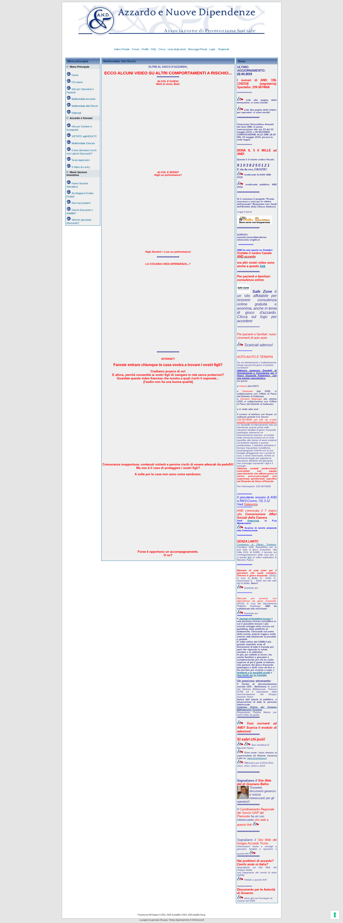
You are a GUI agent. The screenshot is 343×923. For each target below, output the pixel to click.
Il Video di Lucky (81, 167)
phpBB (177, 914)
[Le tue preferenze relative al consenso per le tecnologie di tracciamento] (334, 914)
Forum (135, 49)
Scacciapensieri (81, 160)
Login (212, 49)
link (262, 266)
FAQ (153, 49)
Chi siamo (77, 82)
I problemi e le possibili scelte (255, 671)
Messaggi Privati (197, 49)
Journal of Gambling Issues (255, 618)
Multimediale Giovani (83, 143)
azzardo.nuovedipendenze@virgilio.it (257, 422)
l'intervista (253, 520)
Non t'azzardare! (81, 203)
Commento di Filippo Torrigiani (256, 544)
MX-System (154, 914)
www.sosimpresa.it (257, 758)
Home (75, 75)
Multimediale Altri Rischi (85, 106)
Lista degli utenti (177, 49)
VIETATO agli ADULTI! (84, 136)
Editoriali (76, 113)
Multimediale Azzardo (83, 99)
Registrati (223, 49)
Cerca (161, 49)
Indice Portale (122, 49)
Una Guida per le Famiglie (252, 675)
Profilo (145, 49)
